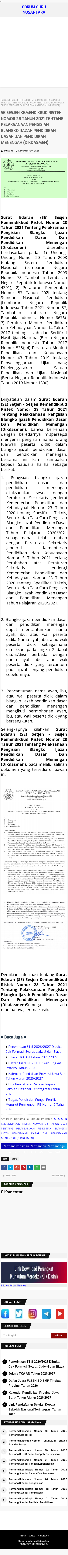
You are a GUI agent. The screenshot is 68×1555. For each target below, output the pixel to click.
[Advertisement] (34, 53)
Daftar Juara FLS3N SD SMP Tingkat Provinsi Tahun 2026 (34, 1383)
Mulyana (8, 150)
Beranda (5, 100)
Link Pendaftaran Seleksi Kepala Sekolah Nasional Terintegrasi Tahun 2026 (33, 1089)
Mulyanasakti (34, 1541)
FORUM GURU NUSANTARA (34, 10)
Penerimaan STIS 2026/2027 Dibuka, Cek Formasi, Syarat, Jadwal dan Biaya (36, 1364)
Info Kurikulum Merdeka (13, 1285)
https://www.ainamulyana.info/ (34, 1544)
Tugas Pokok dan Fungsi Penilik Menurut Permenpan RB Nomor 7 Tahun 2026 (36, 1104)
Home (23, 1535)
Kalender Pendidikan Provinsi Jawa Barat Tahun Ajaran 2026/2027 (33, 1395)
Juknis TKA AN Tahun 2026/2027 (32, 1057)
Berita (14, 100)
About (32, 1535)
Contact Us (43, 1535)
